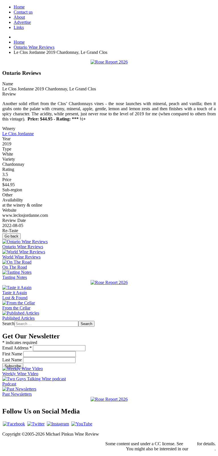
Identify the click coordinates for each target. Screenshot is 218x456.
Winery (8, 128)
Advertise (22, 22)
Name (7, 83)
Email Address (17, 347)
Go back (11, 236)
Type (6, 149)
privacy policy (202, 448)
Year (6, 138)
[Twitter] (36, 423)
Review (9, 94)
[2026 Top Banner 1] (109, 62)
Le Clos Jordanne (18, 133)
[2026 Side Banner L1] (109, 282)
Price (6, 179)
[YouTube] (82, 423)
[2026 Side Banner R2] (109, 399)
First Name (12, 353)
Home (19, 7)
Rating (8, 169)
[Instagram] (58, 423)
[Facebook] (14, 423)
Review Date (14, 220)
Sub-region (12, 189)
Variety (8, 159)
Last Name (12, 359)
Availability (12, 200)
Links (19, 27)
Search (8, 323)
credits (190, 443)
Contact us (23, 12)
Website (9, 210)
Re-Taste (10, 230)
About (19, 17)
